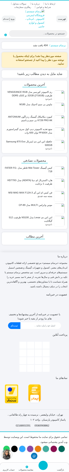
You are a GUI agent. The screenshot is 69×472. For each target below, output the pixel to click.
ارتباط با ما (50, 4)
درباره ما (36, 4)
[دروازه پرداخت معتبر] (11, 393)
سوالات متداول (19, 4)
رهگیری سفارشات (22, 7)
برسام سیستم (58, 45)
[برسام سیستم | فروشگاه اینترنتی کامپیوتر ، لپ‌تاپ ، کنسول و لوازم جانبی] (34, 19)
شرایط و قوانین (43, 7)
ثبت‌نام (14, 325)
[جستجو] (12, 33)
